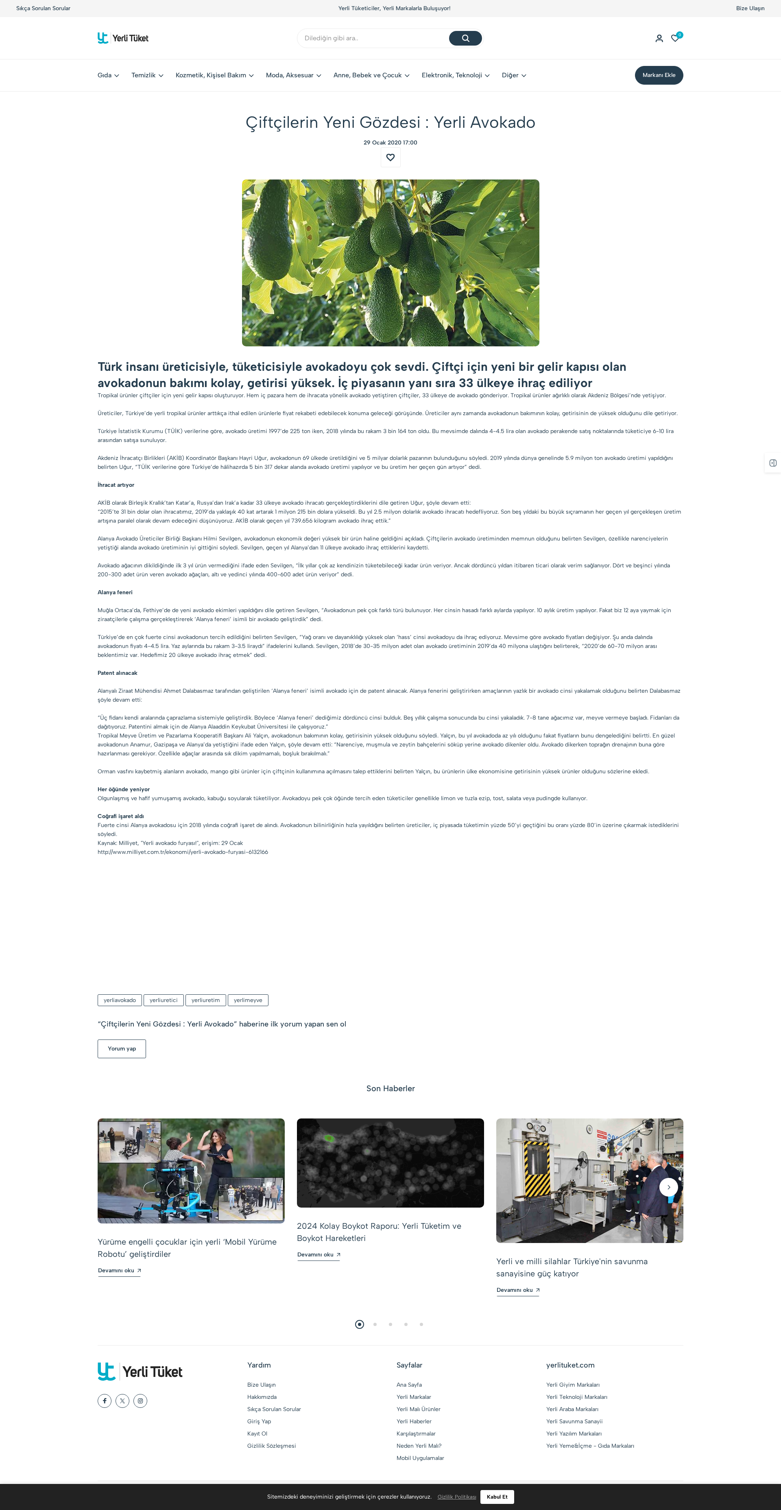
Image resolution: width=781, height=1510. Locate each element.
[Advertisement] (390, 926)
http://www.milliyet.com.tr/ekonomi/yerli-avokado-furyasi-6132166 (183, 852)
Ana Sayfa (409, 1384)
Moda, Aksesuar (290, 75)
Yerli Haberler (414, 1421)
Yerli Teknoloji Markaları (576, 1397)
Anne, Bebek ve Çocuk (368, 75)
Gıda (104, 75)
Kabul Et (497, 1497)
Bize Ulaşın (750, 8)
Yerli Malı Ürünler (419, 1409)
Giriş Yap (259, 1421)
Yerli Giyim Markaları (573, 1384)
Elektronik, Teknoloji (452, 75)
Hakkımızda (262, 1397)
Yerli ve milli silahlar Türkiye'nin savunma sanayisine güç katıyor (572, 1267)
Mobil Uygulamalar (420, 1458)
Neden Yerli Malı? (419, 1445)
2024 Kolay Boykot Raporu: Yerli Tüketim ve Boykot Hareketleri (379, 1232)
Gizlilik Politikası (457, 1497)
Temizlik (143, 75)
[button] (112, 1187)
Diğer (510, 75)
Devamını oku (116, 1270)
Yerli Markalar (414, 1397)
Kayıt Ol (257, 1433)
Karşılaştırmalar (416, 1433)
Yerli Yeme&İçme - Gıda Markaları (590, 1445)
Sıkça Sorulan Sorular (43, 8)
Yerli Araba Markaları (572, 1409)
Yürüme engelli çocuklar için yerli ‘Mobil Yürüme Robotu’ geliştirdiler (187, 1248)
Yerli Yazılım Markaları (574, 1433)
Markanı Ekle (659, 75)
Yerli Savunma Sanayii (574, 1421)
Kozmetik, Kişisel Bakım (211, 75)
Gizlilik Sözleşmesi (271, 1445)
